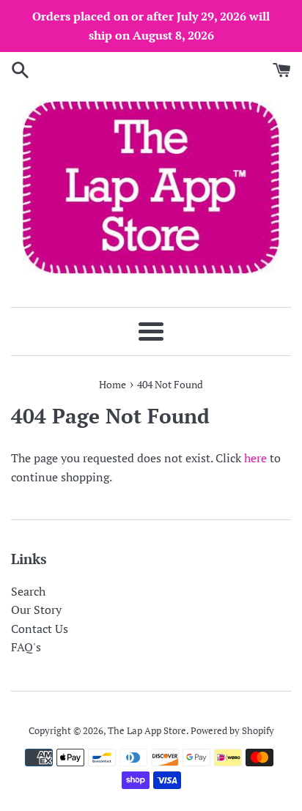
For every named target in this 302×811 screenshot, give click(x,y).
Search (28, 591)
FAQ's (26, 647)
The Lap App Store (147, 731)
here (255, 458)
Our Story (36, 609)
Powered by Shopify (232, 731)
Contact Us (39, 629)
